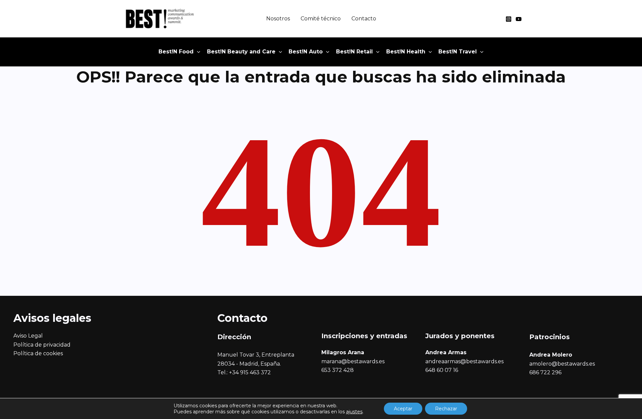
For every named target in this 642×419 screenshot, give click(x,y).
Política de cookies (38, 353)
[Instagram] (509, 19)
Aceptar (403, 409)
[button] (197, 52)
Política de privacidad (42, 345)
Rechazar (446, 409)
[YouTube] (519, 19)
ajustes (354, 412)
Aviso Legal (28, 336)
